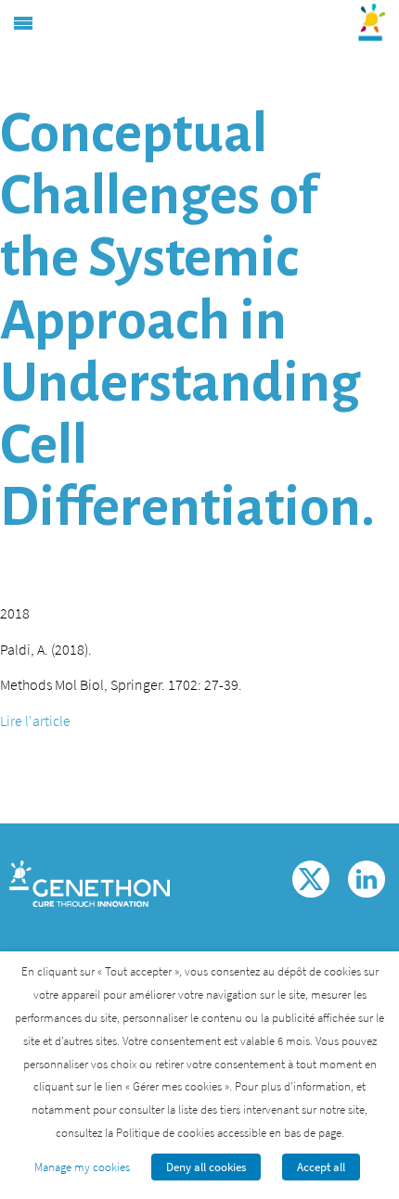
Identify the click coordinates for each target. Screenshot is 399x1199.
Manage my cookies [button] (82, 1167)
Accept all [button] (321, 1167)
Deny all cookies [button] (206, 1167)
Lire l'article (35, 720)
